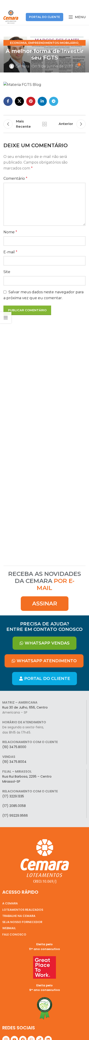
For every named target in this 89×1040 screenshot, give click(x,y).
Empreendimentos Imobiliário (53, 43)
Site (6, 272)
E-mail (10, 252)
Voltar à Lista (44, 124)
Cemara (22, 66)
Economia (18, 43)
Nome (10, 232)
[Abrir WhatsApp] (77, 1028)
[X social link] (19, 101)
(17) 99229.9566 (15, 815)
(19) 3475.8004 (14, 761)
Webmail (9, 928)
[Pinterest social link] (30, 101)
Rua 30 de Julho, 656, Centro (25, 707)
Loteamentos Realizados (22, 910)
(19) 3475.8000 (14, 747)
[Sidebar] (5, 317)
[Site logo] (10, 17)
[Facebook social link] (8, 101)
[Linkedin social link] (42, 101)
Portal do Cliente (44, 17)
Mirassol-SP (11, 781)
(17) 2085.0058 (14, 806)
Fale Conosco (14, 934)
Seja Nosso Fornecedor (22, 922)
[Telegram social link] (53, 101)
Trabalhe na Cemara (18, 916)
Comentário (15, 178)
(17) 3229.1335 (13, 796)
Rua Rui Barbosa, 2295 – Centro (27, 776)
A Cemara (10, 903)
